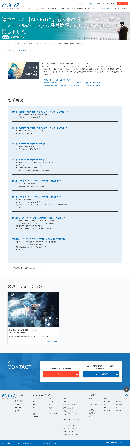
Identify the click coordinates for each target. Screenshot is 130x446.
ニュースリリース (106, 8)
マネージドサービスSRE (70, 434)
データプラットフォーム (70, 425)
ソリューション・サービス (49, 8)
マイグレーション (68, 411)
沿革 (90, 416)
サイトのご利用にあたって (25, 443)
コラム (73, 8)
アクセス (105, 3)
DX (34, 405)
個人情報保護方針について (9, 443)
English (112, 3)
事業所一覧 (107, 410)
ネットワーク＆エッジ (70, 428)
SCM (64, 402)
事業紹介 (106, 398)
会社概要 (92, 410)
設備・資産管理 (24, 50)
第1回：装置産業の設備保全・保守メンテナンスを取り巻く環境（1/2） (41, 112)
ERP (64, 398)
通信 (50, 408)
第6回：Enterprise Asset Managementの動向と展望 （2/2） (37, 197)
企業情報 (124, 8)
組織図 (106, 407)
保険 (50, 405)
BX (34, 402)
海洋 (50, 411)
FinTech (35, 411)
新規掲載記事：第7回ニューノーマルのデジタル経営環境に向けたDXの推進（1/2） (72, 83)
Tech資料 (80, 8)
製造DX (11, 50)
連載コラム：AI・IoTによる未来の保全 (57, 80)
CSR (117, 398)
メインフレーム (68, 431)
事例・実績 (65, 8)
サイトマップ (37, 443)
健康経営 (118, 402)
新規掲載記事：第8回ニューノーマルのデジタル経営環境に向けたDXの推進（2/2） (72, 85)
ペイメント (52, 402)
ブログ (116, 8)
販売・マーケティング (70, 405)
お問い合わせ (122, 3)
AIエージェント (37, 398)
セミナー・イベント (92, 8)
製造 (50, 398)
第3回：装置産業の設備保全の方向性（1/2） (30, 144)
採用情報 (97, 3)
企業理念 (92, 413)
